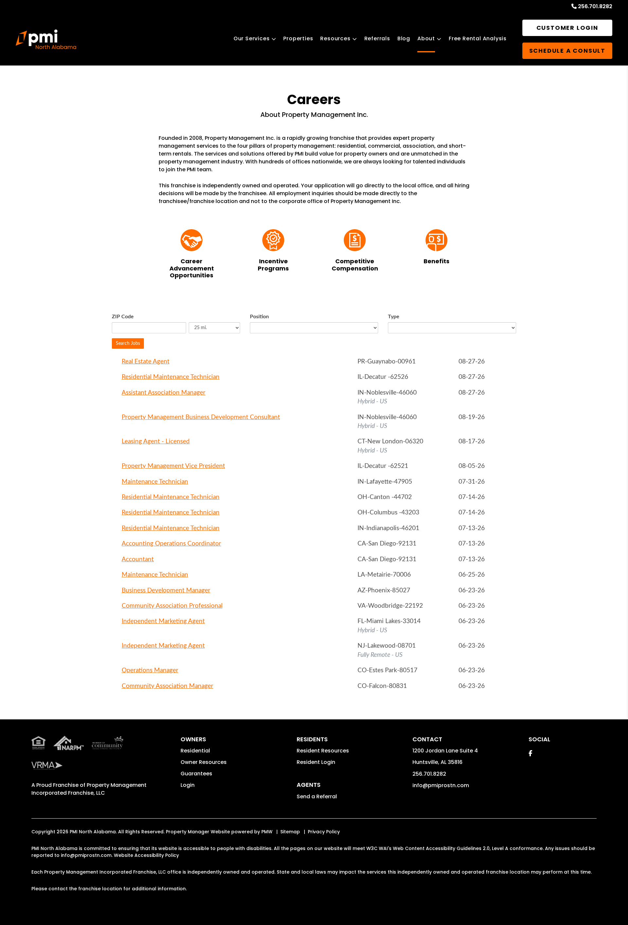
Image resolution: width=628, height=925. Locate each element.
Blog (403, 38)
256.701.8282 (595, 6)
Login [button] (188, 785)
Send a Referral (317, 796)
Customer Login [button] (567, 28)
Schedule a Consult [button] (567, 50)
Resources (335, 38)
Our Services (252, 38)
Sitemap (290, 831)
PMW (266, 831)
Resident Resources (323, 750)
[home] (46, 39)
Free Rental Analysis (478, 38)
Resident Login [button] (316, 762)
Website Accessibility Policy (146, 855)
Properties (298, 38)
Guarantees (196, 773)
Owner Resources (204, 762)
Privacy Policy (324, 831)
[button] (530, 753)
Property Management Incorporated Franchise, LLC (89, 789)
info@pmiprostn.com (440, 785)
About (426, 38)
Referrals (377, 38)
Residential (195, 750)
